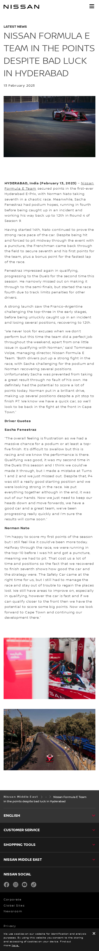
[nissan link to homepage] (21, 7)
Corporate (13, 899)
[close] (94, 934)
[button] (91, 6)
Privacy (10, 926)
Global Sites (14, 905)
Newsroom (13, 911)
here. (15, 945)
